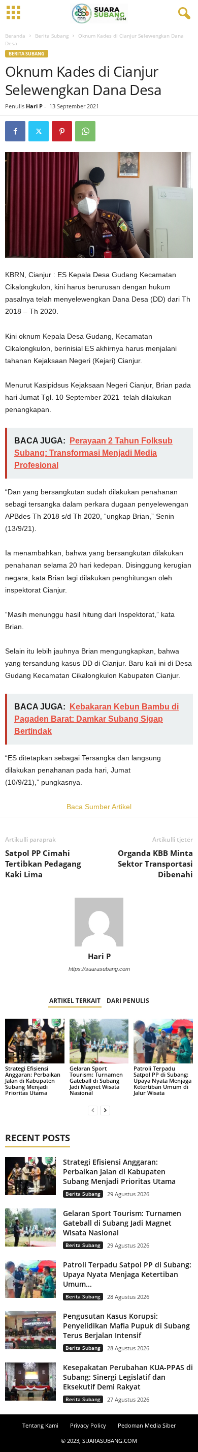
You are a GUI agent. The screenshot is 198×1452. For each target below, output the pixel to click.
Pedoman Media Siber (147, 1425)
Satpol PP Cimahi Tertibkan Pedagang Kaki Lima (43, 863)
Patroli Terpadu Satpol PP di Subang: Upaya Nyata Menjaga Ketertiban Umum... (127, 1274)
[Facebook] (15, 131)
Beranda (15, 35)
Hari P (34, 106)
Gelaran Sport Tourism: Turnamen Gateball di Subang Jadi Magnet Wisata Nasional (96, 1080)
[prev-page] (93, 1110)
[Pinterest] (62, 131)
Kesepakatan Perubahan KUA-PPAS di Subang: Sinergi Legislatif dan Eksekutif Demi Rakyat (128, 1376)
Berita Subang (52, 35)
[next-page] (105, 1110)
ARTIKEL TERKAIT (75, 1000)
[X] (38, 131)
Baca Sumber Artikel (99, 807)
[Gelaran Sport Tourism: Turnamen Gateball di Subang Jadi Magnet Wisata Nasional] (99, 1041)
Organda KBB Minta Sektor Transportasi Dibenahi (155, 863)
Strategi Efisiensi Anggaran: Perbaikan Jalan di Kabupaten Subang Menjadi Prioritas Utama (32, 1080)
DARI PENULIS (128, 1000)
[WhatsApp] (85, 131)
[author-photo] (99, 922)
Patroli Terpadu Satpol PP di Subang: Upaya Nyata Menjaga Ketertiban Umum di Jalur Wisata (162, 1080)
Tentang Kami (40, 1425)
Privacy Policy (88, 1425)
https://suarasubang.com (99, 969)
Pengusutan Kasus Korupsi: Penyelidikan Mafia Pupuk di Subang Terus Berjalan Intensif (126, 1325)
